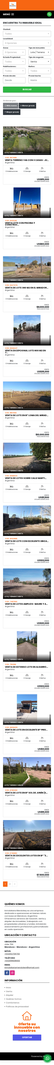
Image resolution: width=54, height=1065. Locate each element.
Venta (9, 991)
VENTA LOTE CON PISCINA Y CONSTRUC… (20, 224)
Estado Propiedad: (12, 57)
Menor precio (28, 105)
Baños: (31, 66)
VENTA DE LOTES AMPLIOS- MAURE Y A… (26, 604)
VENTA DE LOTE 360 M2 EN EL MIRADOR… (26, 288)
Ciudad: (6, 29)
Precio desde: (9, 76)
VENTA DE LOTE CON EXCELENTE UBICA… (27, 541)
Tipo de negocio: (36, 57)
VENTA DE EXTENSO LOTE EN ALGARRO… (26, 667)
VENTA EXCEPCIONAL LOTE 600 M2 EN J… (25, 351)
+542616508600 (12, 960)
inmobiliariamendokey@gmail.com (21, 967)
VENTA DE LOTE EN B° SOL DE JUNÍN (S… (26, 793)
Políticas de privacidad (17, 1006)
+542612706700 (12, 953)
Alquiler (9, 995)
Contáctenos (12, 1002)
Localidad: (8, 38)
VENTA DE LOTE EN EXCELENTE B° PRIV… (26, 730)
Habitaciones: (9, 66)
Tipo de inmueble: (36, 48)
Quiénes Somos (13, 999)
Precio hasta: (34, 76)
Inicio (8, 987)
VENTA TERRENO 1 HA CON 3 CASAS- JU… (27, 160)
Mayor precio (12, 112)
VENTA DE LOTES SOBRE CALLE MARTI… (25, 478)
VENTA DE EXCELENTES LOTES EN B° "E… (26, 855)
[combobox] (27, 34)
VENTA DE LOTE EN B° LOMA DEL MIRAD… (26, 415)
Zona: (5, 48)
